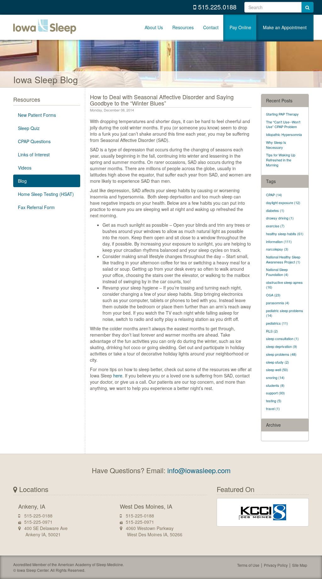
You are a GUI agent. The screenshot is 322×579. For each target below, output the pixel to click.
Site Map (299, 565)
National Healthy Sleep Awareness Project (283, 259)
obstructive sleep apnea (284, 285)
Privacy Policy (276, 565)
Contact (211, 27)
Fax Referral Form (36, 207)
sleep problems (281, 354)
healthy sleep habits (284, 233)
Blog (22, 181)
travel (273, 408)
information (279, 241)
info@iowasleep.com (198, 470)
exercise (275, 225)
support (275, 392)
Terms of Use (248, 565)
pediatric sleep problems (284, 313)
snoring (275, 377)
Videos (24, 168)
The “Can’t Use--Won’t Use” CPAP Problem (283, 124)
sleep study (277, 362)
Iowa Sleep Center (44, 27)
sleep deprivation (281, 346)
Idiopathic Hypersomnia (284, 134)
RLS (272, 330)
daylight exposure (283, 202)
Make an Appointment (285, 27)
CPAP (274, 194)
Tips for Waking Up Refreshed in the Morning (280, 159)
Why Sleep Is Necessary (276, 145)
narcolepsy (277, 249)
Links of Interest (34, 154)
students (275, 385)
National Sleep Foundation (277, 272)
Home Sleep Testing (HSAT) (46, 194)
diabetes (275, 210)
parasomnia (277, 302)
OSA (273, 294)
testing (273, 400)
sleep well (277, 369)
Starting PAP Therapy (282, 113)
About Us (154, 27)
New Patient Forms (37, 115)
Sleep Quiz (29, 128)
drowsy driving (280, 217)
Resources (183, 27)
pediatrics (277, 323)
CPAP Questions (34, 141)
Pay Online (240, 27)
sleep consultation (282, 338)
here (117, 375)
